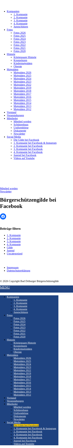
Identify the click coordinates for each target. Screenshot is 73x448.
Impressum (13, 267)
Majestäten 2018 (22, 90)
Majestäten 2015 (22, 100)
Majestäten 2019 (22, 87)
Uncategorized (14, 253)
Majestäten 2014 (22, 103)
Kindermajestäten (23, 63)
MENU (5, 287)
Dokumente (20, 130)
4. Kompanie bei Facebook (28, 152)
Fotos (10, 29)
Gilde (10, 247)
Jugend (10, 250)
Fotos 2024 (20, 38)
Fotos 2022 (20, 45)
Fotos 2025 (20, 35)
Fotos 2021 (20, 48)
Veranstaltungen (15, 115)
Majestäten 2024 (22, 78)
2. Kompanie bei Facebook (28, 146)
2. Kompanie (21, 17)
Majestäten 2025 (22, 75)
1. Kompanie (21, 14)
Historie (11, 54)
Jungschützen (21, 26)
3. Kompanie (21, 20)
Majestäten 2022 (22, 84)
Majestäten (12, 69)
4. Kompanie (21, 23)
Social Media (14, 136)
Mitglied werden (22, 121)
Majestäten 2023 (22, 81)
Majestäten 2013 (22, 106)
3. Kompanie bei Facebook (28, 149)
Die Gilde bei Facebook (26, 139)
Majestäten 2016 (22, 97)
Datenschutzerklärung (18, 270)
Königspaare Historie (25, 57)
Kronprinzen (20, 60)
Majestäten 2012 (22, 109)
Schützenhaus (21, 124)
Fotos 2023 (20, 41)
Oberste (18, 66)
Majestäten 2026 (22, 72)
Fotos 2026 (20, 32)
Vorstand (11, 112)
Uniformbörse (21, 127)
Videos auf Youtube (24, 158)
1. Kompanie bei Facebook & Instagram (35, 142)
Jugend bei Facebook (25, 155)
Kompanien (13, 11)
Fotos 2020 (20, 51)
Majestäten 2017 (22, 93)
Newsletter (19, 133)
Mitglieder (12, 118)
